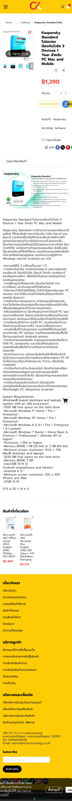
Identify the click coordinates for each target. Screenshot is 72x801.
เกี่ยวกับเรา (9, 590)
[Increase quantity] (66, 93)
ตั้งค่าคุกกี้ (54, 789)
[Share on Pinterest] (68, 147)
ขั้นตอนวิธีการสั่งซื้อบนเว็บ (19, 650)
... (16, 22)
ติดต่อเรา (8, 624)
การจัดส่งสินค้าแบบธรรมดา (20, 670)
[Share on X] (63, 147)
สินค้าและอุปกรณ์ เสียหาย (19, 722)
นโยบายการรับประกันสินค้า (19, 716)
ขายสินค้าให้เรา (12, 617)
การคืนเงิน (9, 683)
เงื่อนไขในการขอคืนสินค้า (18, 709)
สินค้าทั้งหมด (11, 610)
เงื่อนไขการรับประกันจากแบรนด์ (22, 702)
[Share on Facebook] (57, 147)
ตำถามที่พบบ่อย (13, 630)
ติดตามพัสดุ (10, 676)
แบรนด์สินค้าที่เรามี (14, 604)
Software (25, 22)
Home (9, 22)
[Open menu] (5, 7)
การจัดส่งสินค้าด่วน (15, 663)
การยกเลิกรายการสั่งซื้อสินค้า (21, 656)
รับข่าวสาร (12, 769)
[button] (62, 6)
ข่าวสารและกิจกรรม (15, 597)
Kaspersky (59, 119)
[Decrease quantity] (56, 93)
